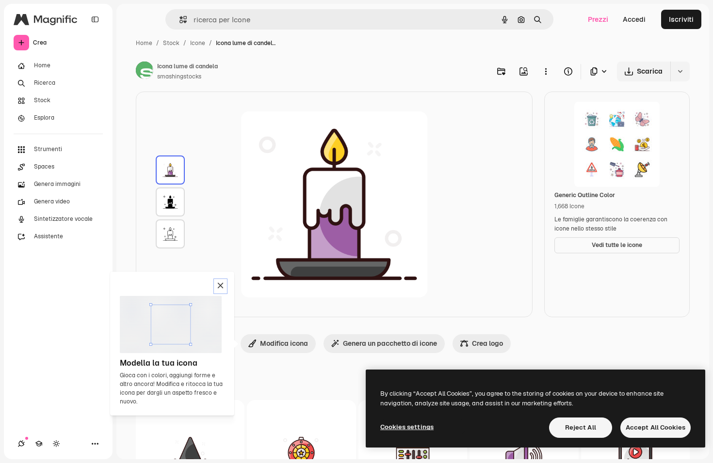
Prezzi (598, 19)
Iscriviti (681, 19)
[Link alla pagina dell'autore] (144, 72)
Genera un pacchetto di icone (390, 343)
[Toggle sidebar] (95, 19)
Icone (197, 43)
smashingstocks (179, 76)
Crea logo (487, 343)
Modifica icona (284, 343)
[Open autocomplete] (179, 19)
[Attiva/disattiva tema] (56, 443)
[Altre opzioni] (545, 71)
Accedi (634, 19)
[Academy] (39, 443)
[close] (220, 286)
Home (144, 43)
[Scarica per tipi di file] (599, 71)
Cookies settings (407, 427)
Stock (171, 43)
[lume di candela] (170, 170)
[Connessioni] (21, 443)
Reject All (580, 427)
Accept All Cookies (655, 427)
